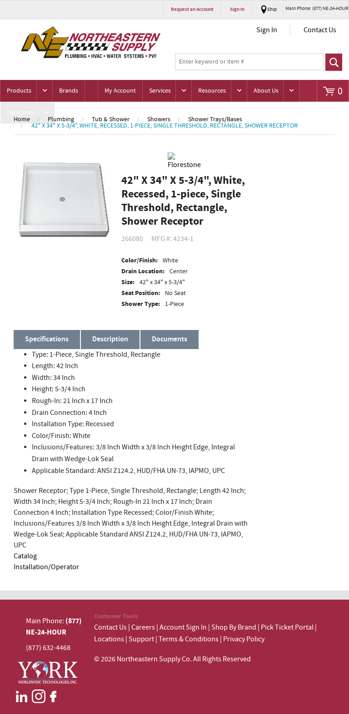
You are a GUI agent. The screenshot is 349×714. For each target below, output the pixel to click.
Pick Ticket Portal (287, 627)
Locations (20, 112)
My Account (120, 91)
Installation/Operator (46, 567)
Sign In (266, 30)
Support (141, 639)
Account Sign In (184, 627)
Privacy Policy (243, 639)
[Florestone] (184, 162)
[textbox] (249, 62)
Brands (68, 91)
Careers (143, 627)
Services (160, 91)
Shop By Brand (233, 627)
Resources (212, 91)
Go (333, 62)
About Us (266, 91)
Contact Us (320, 30)
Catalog (25, 556)
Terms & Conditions (189, 639)
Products (19, 91)
